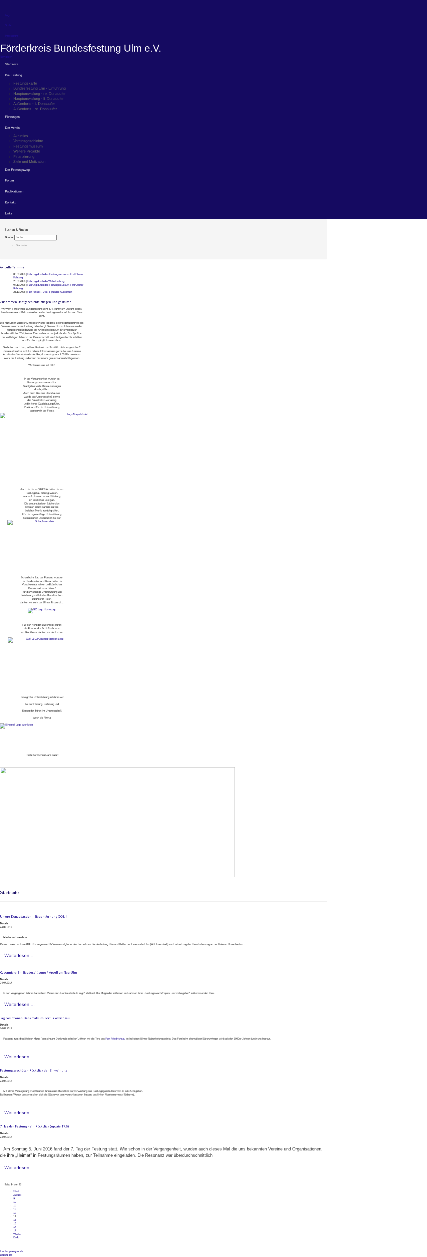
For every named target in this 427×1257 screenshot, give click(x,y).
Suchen (9, 237)
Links (8, 213)
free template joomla (11, 1251)
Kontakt (10, 202)
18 (14, 1230)
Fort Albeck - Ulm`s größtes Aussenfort (49, 291)
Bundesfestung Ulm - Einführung (39, 88)
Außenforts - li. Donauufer (34, 104)
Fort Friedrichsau (115, 1038)
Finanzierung (23, 156)
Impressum (11, 35)
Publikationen (14, 191)
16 (14, 1223)
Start (16, 1191)
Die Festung (13, 75)
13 (14, 1212)
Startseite (11, 64)
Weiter (17, 1234)
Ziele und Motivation (29, 161)
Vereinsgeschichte (28, 141)
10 (14, 1201)
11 (14, 1205)
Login (8, 15)
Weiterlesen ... (19, 955)
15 (14, 1219)
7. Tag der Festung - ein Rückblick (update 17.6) (34, 1126)
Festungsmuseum (28, 146)
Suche (8, 25)
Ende (16, 1237)
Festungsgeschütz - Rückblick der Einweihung (33, 1070)
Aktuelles (20, 136)
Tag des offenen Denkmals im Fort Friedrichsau (35, 1018)
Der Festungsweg (17, 169)
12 (14, 1209)
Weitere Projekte (26, 151)
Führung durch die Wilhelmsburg (45, 281)
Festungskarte (25, 83)
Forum (9, 180)
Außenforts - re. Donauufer (35, 109)
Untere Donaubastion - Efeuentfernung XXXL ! (33, 916)
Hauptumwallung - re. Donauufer (39, 94)
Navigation (6, 56)
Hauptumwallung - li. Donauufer (38, 99)
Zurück (17, 1194)
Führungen (12, 117)
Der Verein (12, 128)
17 (14, 1226)
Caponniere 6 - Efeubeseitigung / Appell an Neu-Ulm (38, 972)
